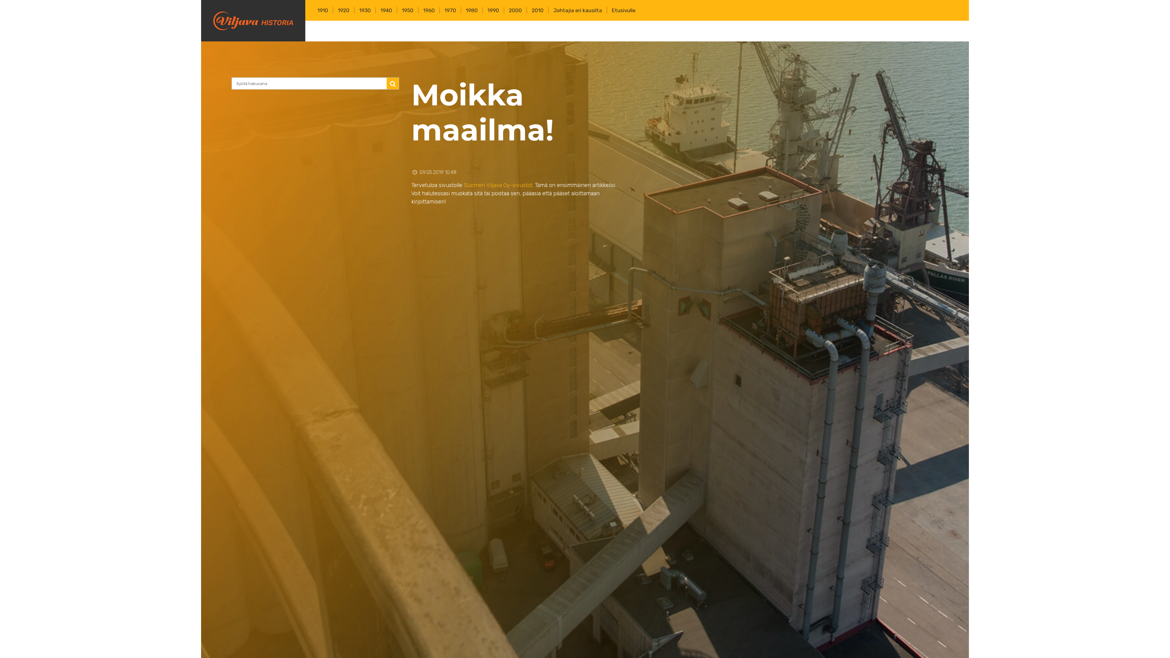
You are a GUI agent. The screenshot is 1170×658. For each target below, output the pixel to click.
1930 (365, 10)
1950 (407, 10)
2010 (538, 10)
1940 (386, 10)
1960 (429, 10)
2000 (515, 10)
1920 (343, 10)
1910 (322, 10)
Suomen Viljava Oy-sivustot (498, 185)
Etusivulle (624, 10)
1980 (472, 10)
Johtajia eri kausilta (577, 10)
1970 (450, 10)
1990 (493, 10)
